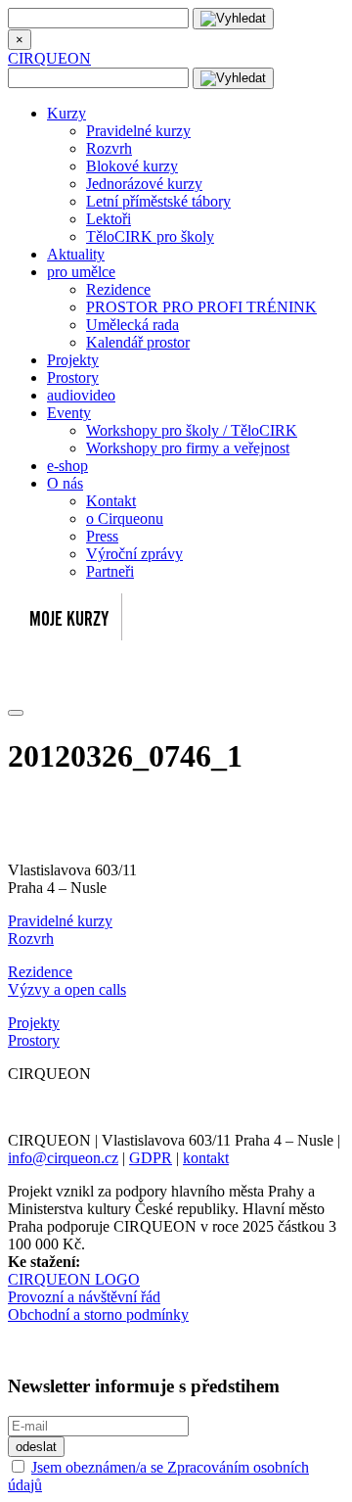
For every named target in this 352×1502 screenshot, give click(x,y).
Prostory (73, 377)
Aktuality (76, 254)
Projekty (73, 360)
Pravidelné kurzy (138, 130)
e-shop (67, 465)
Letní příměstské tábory (158, 201)
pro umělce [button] (81, 271)
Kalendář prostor (138, 342)
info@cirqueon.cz (63, 1158)
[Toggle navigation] (15, 713)
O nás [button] (65, 483)
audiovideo (81, 395)
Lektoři (108, 219)
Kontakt (111, 501)
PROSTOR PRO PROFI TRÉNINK (201, 307)
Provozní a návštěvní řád (84, 1297)
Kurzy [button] (66, 113)
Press (102, 536)
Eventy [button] (69, 412)
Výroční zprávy (134, 553)
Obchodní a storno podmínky (98, 1314)
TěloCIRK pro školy (150, 236)
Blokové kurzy (132, 166)
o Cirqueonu (124, 518)
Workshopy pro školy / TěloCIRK (191, 430)
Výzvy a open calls (67, 989)
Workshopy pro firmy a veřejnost (187, 448)
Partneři (110, 571)
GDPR (150, 1158)
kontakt (206, 1158)
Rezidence (118, 289)
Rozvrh (109, 148)
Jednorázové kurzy (144, 183)
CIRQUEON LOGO (74, 1279)
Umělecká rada (132, 324)
